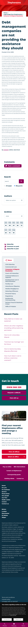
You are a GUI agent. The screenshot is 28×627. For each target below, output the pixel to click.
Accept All (6, 619)
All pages (9, 186)
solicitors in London (12, 527)
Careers (4, 501)
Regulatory (9, 296)
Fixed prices (5, 493)
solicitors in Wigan (12, 529)
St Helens (5, 515)
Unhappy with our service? (10, 601)
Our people (5, 495)
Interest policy (6, 599)
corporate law (13, 539)
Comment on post (13, 246)
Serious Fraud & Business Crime (13, 303)
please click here (13, 615)
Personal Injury (10, 293)
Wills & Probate (10, 306)
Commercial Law (11, 267)
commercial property (11, 541)
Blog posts (19, 186)
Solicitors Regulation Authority (11, 555)
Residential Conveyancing (10, 299)
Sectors (4, 491)
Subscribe (10, 244)
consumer (6, 149)
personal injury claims (16, 533)
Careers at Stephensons (14, 470)
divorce (13, 535)
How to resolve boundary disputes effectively (12, 350)
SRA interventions (19, 466)
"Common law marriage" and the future (14, 343)
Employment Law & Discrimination (12, 280)
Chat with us (14, 398)
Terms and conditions (8, 597)
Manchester (5, 513)
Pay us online (7, 466)
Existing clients (9, 478)
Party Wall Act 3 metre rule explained (13, 320)
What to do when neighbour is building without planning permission (13, 328)
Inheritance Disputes (12, 286)
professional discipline (15, 537)
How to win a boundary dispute (12, 336)
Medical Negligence (12, 288)
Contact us (20, 478)
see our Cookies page (13, 614)
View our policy (14, 572)
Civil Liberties (10, 264)
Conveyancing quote (14, 474)
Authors (8, 196)
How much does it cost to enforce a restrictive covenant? (12, 358)
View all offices (14, 452)
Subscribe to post (13, 248)
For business (6, 489)
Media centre (6, 499)
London (4, 511)
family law (8, 535)
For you (4, 487)
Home (5, 12)
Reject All (18, 619)
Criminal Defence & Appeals (12, 276)
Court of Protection (12, 273)
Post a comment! (14, 166)
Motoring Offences (11, 291)
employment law (6, 539)
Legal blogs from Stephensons (13, 14)
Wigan (4, 517)
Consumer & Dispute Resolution (13, 16)
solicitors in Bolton (8, 525)
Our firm (4, 497)
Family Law (9, 284)
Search (7, 177)
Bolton (4, 509)
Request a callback (14, 392)
